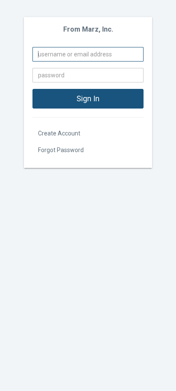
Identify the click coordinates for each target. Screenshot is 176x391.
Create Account (59, 133)
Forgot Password (61, 150)
